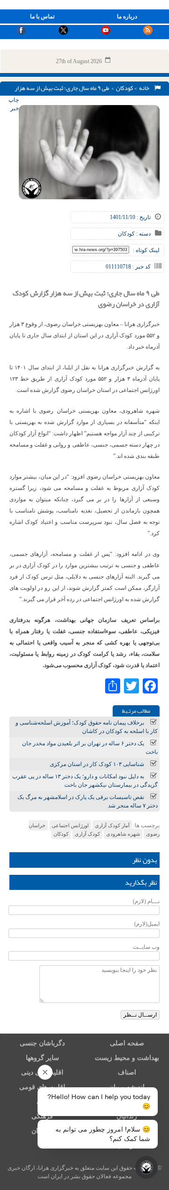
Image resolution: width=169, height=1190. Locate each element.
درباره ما (127, 16)
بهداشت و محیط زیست (127, 1057)
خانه (145, 88)
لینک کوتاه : (146, 250)
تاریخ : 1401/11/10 (130, 217)
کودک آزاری (87, 834)
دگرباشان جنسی (42, 1043)
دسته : (143, 233)
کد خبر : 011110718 (128, 266)
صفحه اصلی (127, 1043)
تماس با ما (42, 16)
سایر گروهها (42, 1057)
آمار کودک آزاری (112, 825)
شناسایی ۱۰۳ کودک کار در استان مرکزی (97, 764)
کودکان (124, 88)
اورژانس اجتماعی (70, 825)
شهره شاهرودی (123, 834)
